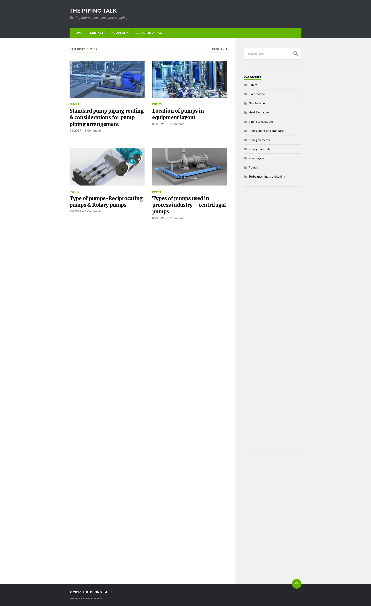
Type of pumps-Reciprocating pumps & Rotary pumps (106, 201)
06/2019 (75, 211)
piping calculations (261, 121)
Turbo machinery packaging (267, 176)
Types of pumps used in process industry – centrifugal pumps (189, 205)
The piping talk (93, 11)
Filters (253, 85)
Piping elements (259, 140)
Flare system (257, 94)
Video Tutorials (149, 32)
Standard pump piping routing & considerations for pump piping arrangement (107, 117)
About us (119, 32)
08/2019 (75, 130)
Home (78, 32)
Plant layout (257, 158)
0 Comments (176, 124)
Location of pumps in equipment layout (178, 114)
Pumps (74, 104)
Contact (97, 32)
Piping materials (259, 149)
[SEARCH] (295, 54)
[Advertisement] (272, 252)
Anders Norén (93, 598)
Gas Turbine (257, 103)
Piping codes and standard (266, 130)
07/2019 (158, 124)
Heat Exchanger (259, 112)
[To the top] (296, 584)
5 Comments (93, 130)
